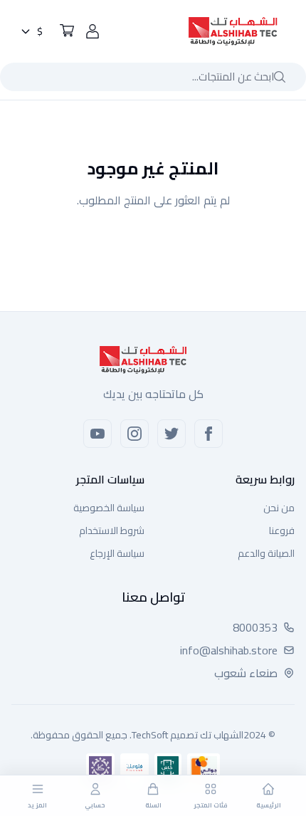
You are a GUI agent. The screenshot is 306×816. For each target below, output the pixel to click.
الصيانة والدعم (266, 553)
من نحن (279, 507)
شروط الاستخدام (111, 530)
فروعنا (282, 530)
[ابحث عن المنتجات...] (279, 77)
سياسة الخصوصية (108, 507)
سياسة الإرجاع (117, 553)
